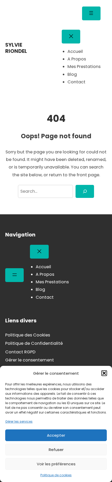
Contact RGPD (20, 352)
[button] (104, 373)
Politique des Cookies (27, 335)
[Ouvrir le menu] (91, 13)
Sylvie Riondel (16, 48)
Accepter (56, 435)
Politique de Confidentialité (34, 343)
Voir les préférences (56, 464)
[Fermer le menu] (71, 36)
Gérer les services (19, 421)
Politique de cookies (56, 475)
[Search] (85, 191)
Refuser (56, 449)
